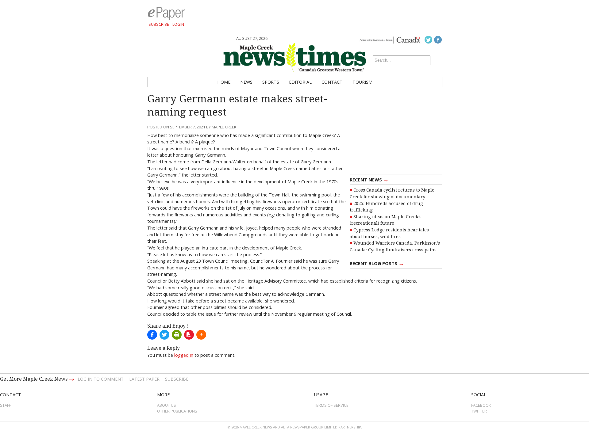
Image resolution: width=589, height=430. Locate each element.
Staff (5, 405)
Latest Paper (144, 379)
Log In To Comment (101, 379)
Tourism (362, 82)
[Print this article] (177, 335)
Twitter (479, 411)
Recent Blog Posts (377, 263)
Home (223, 82)
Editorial (300, 82)
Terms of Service (331, 405)
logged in (183, 355)
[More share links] (201, 335)
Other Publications (177, 411)
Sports (270, 82)
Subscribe (158, 24)
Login (178, 24)
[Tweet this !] (164, 335)
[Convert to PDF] (189, 335)
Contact (332, 82)
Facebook (481, 405)
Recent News (369, 179)
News (246, 82)
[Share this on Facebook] (152, 335)
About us (166, 405)
